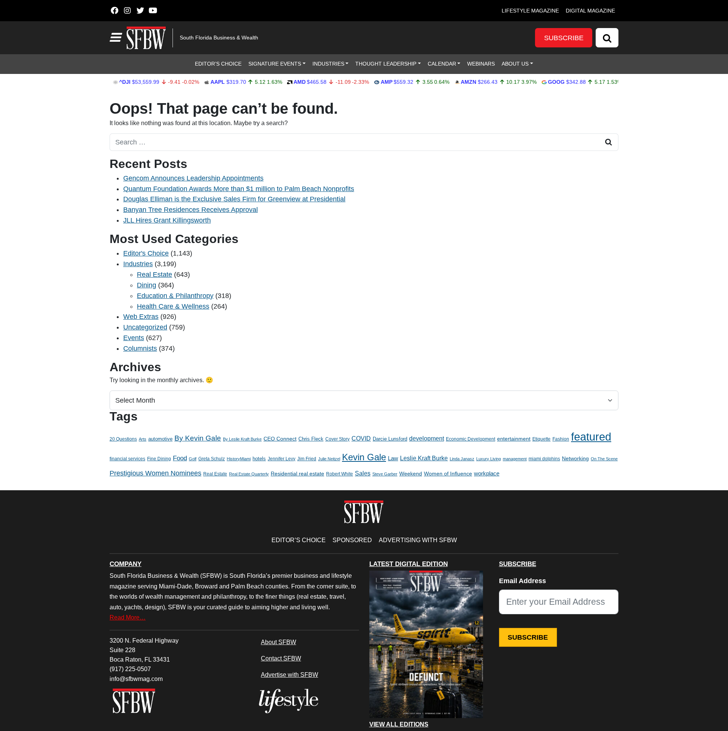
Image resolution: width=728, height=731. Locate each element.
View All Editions (398, 725)
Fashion (560, 439)
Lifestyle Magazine (530, 10)
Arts (142, 439)
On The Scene (604, 458)
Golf (192, 458)
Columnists (140, 348)
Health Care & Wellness (173, 306)
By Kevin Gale (197, 438)
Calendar (442, 64)
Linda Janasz (462, 458)
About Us (515, 64)
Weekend (410, 474)
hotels (259, 458)
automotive (160, 439)
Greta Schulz (211, 458)
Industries (328, 64)
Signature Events (274, 64)
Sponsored (352, 539)
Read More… (128, 617)
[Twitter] (140, 10)
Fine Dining (159, 458)
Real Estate (154, 274)
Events (133, 338)
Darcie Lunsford (390, 439)
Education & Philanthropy (175, 296)
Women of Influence (448, 474)
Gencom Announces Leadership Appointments (193, 178)
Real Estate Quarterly (249, 474)
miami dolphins (544, 458)
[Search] (607, 37)
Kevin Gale (364, 457)
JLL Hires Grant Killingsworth (167, 220)
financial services (127, 458)
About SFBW (278, 641)
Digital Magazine (590, 10)
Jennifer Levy (281, 458)
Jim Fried (306, 458)
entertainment (513, 439)
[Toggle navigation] (115, 37)
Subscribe (564, 38)
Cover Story (337, 439)
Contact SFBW (281, 658)
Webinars (481, 64)
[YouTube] (153, 10)
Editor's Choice (146, 253)
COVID (361, 438)
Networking (575, 458)
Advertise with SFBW (289, 674)
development (426, 438)
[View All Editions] (426, 644)
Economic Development (470, 439)
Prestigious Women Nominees (155, 473)
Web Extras (140, 316)
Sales (362, 473)
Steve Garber (384, 474)
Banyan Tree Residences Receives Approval (190, 209)
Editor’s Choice (218, 64)
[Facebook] (114, 10)
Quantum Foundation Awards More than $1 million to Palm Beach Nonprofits (238, 189)
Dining (146, 285)
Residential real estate (297, 474)
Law (393, 458)
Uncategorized (145, 327)
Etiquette (541, 439)
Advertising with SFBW (418, 539)
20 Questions (123, 439)
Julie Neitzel (329, 458)
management (515, 458)
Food (180, 458)
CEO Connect (280, 439)
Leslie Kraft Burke (424, 458)
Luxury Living (488, 458)
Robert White (339, 474)
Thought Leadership (385, 64)
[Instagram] (127, 10)
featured (591, 436)
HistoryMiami (239, 458)
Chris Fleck (310, 439)
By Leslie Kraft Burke (242, 439)
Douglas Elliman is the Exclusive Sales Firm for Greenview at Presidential (234, 199)
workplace (486, 473)
